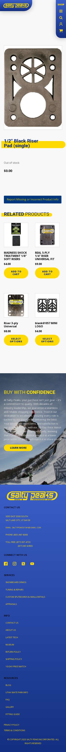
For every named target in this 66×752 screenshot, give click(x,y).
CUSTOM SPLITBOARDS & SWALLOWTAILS (25, 596)
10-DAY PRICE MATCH (16, 666)
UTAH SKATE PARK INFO (17, 692)
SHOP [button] (61, 4)
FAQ (8, 699)
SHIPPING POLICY (14, 659)
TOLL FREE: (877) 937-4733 (18, 542)
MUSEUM (10, 644)
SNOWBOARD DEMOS (16, 582)
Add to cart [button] (16, 273)
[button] (61, 11)
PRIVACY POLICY (11, 724)
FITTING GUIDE (13, 714)
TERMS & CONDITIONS (14, 730)
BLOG (8, 685)
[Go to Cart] (61, 31)
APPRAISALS (11, 604)
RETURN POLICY (13, 651)
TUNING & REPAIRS (14, 589)
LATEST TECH (12, 637)
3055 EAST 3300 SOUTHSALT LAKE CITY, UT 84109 (18, 518)
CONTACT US (12, 622)
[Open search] (61, 18)
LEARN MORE (18, 447)
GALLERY (10, 707)
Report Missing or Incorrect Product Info (33, 199)
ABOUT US (11, 630)
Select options (16, 340)
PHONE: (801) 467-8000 (17, 534)
